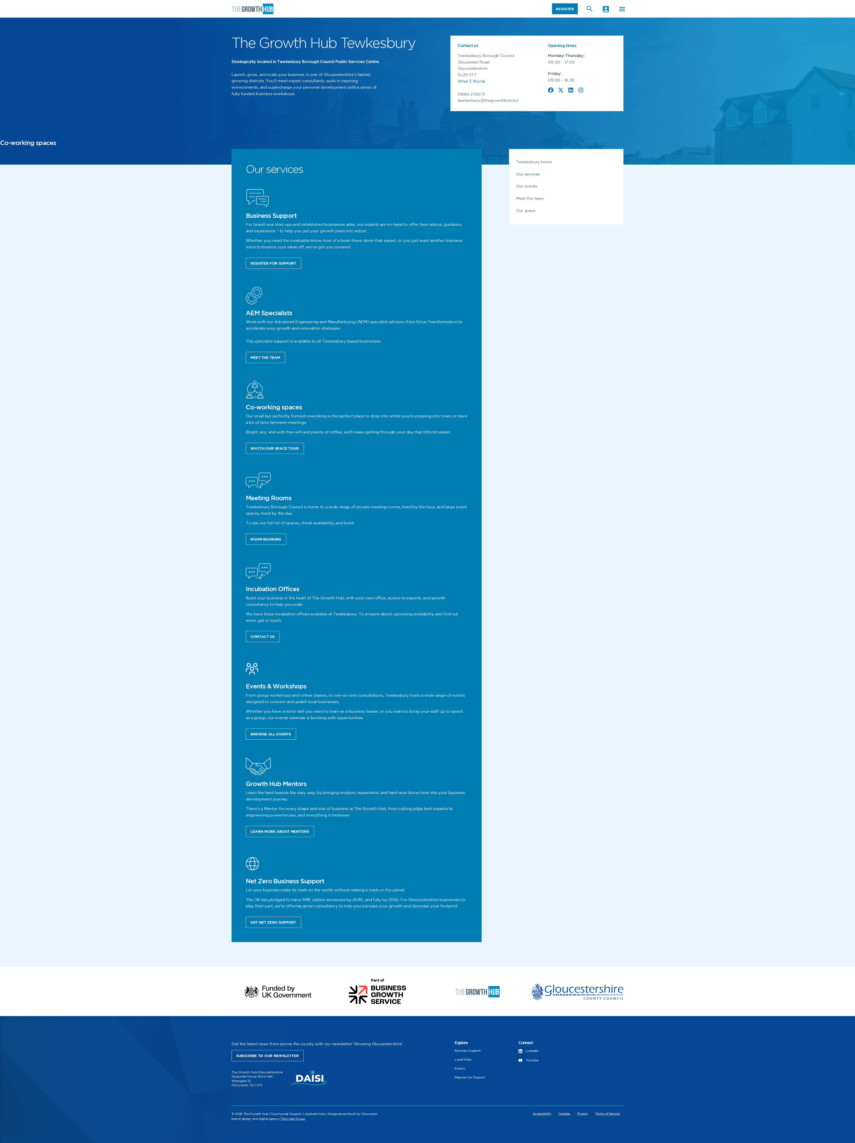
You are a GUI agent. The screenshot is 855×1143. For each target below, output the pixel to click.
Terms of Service (607, 1113)
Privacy (582, 1113)
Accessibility (542, 1113)
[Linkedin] (571, 90)
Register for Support (470, 1077)
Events (460, 1068)
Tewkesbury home (534, 162)
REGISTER (565, 9)
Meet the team (530, 198)
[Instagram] (581, 90)
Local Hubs (463, 1059)
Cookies (564, 1113)
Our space (525, 211)
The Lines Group (292, 1118)
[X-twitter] (561, 90)
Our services (528, 174)
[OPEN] (622, 9)
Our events (526, 186)
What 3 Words (471, 81)
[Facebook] (551, 90)
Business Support (468, 1050)
